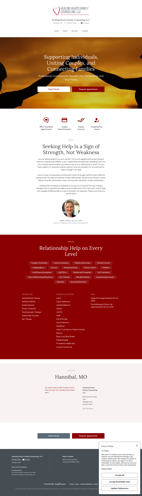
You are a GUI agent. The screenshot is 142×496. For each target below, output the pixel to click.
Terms (77, 484)
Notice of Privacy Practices (19, 467)
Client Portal (53, 89)
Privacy (72, 484)
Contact (86, 23)
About (65, 31)
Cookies (95, 484)
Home (56, 31)
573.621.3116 (72, 23)
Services (75, 31)
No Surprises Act (17, 470)
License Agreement (86, 484)
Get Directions (88, 408)
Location (85, 31)
